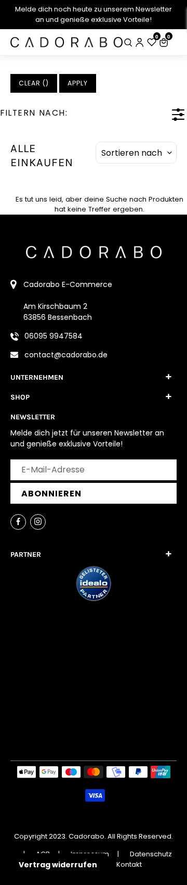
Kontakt (129, 864)
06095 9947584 (53, 336)
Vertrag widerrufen (58, 864)
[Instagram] (38, 522)
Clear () (34, 83)
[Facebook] (18, 522)
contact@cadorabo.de (66, 355)
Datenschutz (151, 854)
